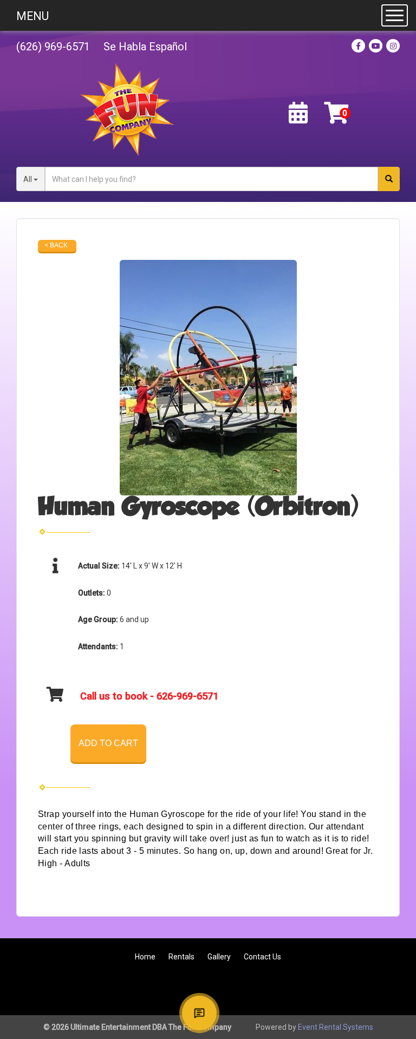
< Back (56, 245)
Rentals (181, 956)
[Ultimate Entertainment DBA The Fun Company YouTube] (328, 990)
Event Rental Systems (335, 1027)
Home (145, 956)
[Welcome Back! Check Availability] (298, 113)
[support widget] (199, 1013)
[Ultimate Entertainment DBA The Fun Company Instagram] (386, 990)
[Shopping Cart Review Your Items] (336, 113)
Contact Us (262, 956)
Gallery (219, 956)
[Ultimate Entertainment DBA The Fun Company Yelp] (357, 990)
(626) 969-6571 (53, 46)
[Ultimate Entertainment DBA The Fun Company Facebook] (299, 990)
